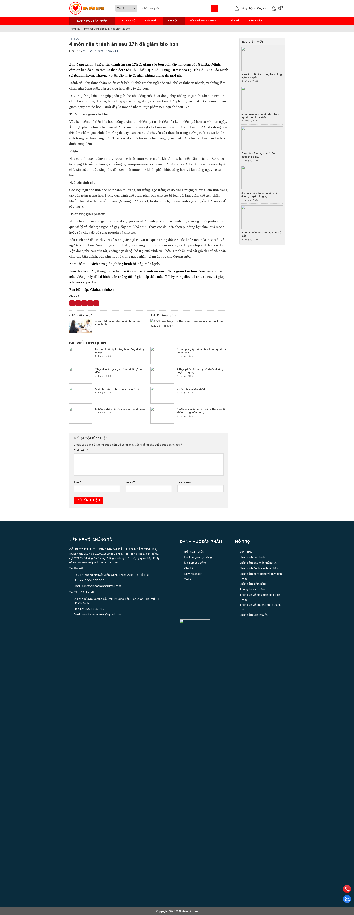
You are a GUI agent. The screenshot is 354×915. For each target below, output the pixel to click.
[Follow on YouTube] (89, 622)
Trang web (184, 482)
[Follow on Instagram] (75, 622)
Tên (77, 482)
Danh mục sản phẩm (201, 541)
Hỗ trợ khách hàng (204, 20)
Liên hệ (235, 20)
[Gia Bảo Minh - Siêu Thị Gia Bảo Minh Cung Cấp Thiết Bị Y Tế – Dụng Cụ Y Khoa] (89, 8)
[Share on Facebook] (72, 303)
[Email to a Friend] (84, 303)
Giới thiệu (151, 20)
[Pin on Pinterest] (90, 303)
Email (130, 482)
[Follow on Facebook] (71, 622)
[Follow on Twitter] (84, 622)
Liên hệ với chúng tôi (91, 539)
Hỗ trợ (242, 541)
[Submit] (214, 8)
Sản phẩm (255, 20)
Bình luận (81, 450)
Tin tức (173, 20)
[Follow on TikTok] (80, 622)
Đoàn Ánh (114, 51)
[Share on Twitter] (78, 303)
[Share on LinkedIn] (96, 303)
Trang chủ (127, 20)
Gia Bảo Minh (209, 64)
